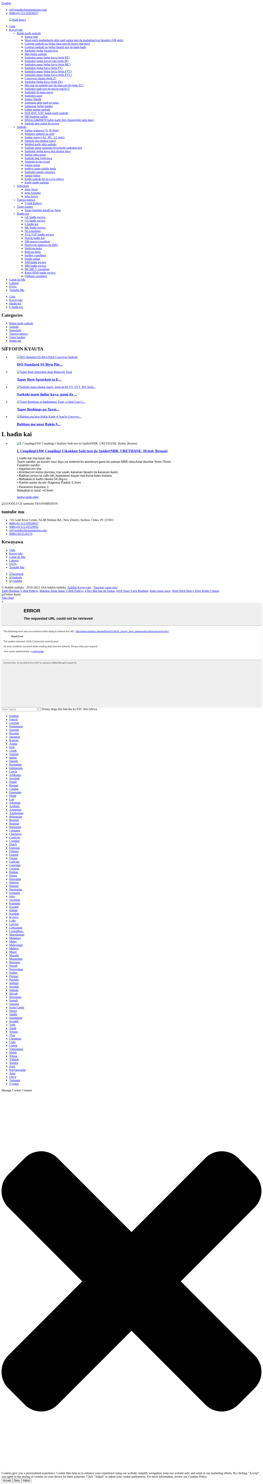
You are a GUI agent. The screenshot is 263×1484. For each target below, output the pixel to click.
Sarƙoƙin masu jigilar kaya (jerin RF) (47, 57)
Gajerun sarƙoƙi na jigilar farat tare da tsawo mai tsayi (57, 43)
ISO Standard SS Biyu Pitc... (40, 364)
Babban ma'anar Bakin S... (39, 424)
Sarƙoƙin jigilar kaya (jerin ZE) (44, 81)
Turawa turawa (26, 199)
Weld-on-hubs (33, 248)
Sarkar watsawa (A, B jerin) (42, 130)
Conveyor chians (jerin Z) (40, 78)
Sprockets (23, 186)
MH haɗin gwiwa (35, 265)
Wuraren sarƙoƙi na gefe (39, 134)
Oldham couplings (36, 276)
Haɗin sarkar (32, 258)
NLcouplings (33, 231)
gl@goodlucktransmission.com (28, 9)
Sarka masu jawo (160, 591)
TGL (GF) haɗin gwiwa (39, 234)
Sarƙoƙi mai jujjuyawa (38, 158)
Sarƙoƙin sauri (33, 95)
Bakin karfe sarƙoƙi (29, 33)
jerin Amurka (33, 192)
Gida (12, 26)
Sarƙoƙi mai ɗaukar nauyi (40, 140)
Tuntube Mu (16, 290)
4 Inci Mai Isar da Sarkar (100, 591)
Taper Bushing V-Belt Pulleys (20, 591)
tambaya (22, 497)
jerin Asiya (31, 196)
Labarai (13, 283)
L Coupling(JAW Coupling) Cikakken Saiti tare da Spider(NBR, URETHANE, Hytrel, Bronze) (92, 451)
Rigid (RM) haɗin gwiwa (40, 272)
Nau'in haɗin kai (35, 238)
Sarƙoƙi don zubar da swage (42, 123)
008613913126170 (20, 533)
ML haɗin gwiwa (35, 227)
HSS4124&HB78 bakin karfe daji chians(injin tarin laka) (59, 120)
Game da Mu (17, 279)
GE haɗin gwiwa (35, 217)
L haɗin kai (31, 224)
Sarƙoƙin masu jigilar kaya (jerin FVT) (48, 71)
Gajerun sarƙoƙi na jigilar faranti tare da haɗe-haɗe (55, 47)
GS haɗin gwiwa (35, 220)
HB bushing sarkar (36, 116)
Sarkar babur (32, 175)
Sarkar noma (32, 165)
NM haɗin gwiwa (35, 262)
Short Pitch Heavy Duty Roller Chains (195, 591)
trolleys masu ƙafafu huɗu (40, 168)
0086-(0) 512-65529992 (24, 527)
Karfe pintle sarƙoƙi (37, 182)
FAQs (13, 286)
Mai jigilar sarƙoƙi (36, 54)
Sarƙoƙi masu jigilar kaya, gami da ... (47, 394)
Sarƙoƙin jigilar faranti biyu (41, 50)
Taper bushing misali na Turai (43, 210)
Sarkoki (21, 127)
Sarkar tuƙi (31, 36)
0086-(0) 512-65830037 (24, 13)
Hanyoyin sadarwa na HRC (42, 245)
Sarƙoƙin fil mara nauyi (39, 92)
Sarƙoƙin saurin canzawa (40, 172)
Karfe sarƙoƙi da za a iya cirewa (44, 179)
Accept (7, 1480)
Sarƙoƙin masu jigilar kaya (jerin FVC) (48, 75)
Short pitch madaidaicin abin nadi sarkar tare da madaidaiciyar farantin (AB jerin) (74, 40)
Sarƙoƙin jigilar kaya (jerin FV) (44, 68)
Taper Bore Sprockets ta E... (39, 379)
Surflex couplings (35, 255)
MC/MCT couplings (37, 269)
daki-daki (33, 497)
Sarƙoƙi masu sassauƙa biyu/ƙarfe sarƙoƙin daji (53, 147)
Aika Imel (8, 597)
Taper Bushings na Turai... (38, 409)
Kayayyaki (16, 29)
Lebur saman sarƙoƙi (37, 109)
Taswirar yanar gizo (105, 587)
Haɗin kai (23, 213)
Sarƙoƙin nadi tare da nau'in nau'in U (47, 88)
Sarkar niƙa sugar (35, 154)
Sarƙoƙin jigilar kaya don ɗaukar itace (48, 151)
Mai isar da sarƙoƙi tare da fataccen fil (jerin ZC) (54, 85)
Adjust (26, 1480)
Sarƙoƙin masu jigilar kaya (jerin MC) (48, 64)
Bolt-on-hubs (33, 251)
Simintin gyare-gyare (37, 161)
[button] (131, 1281)
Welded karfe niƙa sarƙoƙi (40, 144)
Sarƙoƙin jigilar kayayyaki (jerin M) (46, 61)
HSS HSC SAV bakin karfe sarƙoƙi (46, 113)
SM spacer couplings (37, 241)
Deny (17, 1480)
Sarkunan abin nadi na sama (42, 102)
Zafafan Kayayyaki (79, 587)
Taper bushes (25, 206)
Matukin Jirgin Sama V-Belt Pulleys (61, 591)
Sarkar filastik (33, 99)
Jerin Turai (31, 189)
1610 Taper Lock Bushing (132, 591)
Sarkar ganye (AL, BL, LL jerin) (44, 137)
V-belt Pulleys (33, 203)
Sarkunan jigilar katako (39, 106)
